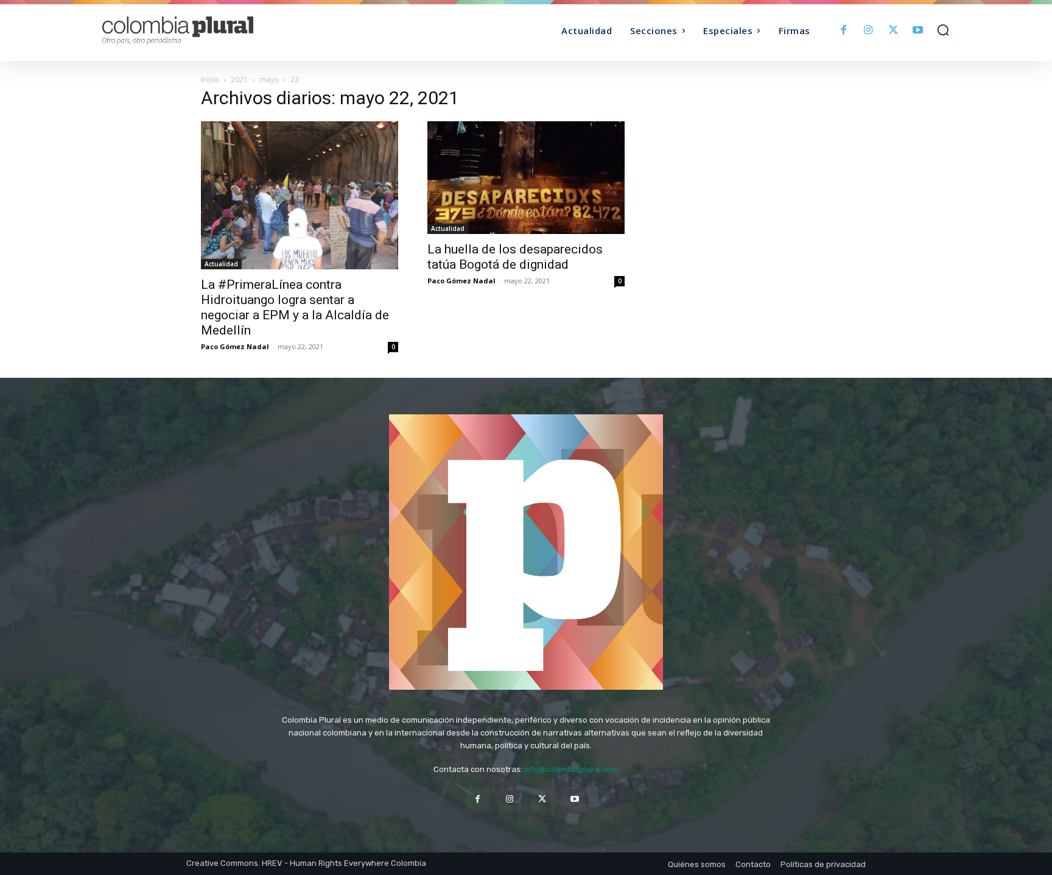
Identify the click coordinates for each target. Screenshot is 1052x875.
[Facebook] (844, 30)
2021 (239, 79)
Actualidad (221, 264)
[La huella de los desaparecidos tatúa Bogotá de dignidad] (526, 177)
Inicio (210, 79)
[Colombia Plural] (208, 30)
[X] (893, 30)
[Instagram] (868, 30)
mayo (269, 79)
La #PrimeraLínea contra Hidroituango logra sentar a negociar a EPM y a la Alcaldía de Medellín (295, 307)
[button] (943, 30)
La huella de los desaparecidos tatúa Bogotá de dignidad (515, 257)
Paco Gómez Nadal (235, 346)
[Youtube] (917, 30)
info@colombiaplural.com (571, 769)
